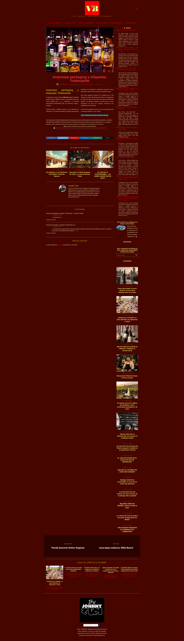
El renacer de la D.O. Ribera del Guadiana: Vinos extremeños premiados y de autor (127, 406)
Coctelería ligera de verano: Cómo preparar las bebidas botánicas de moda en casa (129, 569)
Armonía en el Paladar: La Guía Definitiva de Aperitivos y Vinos (127, 319)
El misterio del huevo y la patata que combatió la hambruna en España (92, 569)
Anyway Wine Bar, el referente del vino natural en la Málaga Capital (127, 436)
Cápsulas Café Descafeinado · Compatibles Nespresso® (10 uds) (128, 68)
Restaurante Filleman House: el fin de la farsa (127, 377)
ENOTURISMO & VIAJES (117, 23)
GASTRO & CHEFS (101, 23)
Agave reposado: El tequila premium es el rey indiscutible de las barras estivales (110, 570)
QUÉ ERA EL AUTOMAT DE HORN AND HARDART (127, 471)
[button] (136, 255)
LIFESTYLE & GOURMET (54, 23)
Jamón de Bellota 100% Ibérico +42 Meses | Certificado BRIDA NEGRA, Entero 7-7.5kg (128, 177)
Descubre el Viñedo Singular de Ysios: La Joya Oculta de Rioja (79, 174)
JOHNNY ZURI (64, 84)
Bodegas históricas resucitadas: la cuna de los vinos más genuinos (127, 482)
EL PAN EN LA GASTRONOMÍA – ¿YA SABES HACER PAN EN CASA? (102, 175)
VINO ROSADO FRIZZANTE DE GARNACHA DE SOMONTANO (127, 529)
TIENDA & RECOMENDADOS (86, 23)
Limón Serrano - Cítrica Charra (126, 157)
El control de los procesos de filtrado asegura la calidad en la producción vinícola (127, 448)
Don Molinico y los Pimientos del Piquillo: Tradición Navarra (56, 174)
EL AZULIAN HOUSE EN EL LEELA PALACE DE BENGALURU (127, 460)
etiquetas (61, 101)
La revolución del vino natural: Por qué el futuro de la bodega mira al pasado (127, 494)
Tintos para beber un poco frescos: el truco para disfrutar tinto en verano (127, 290)
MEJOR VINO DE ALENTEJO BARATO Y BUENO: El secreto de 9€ (127, 349)
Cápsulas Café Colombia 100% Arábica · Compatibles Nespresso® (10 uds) (128, 49)
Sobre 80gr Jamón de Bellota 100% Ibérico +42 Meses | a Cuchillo (128, 89)
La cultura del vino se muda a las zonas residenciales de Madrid (127, 518)
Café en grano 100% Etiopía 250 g (127, 30)
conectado (60, 245)
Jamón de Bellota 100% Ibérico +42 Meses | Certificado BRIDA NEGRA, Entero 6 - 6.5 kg (128, 198)
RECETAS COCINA (131, 23)
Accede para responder (51, 219)
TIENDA (128, 28)
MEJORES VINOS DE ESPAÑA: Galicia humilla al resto (127, 506)
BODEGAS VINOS (70, 23)
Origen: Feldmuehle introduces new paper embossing (94, 115)
